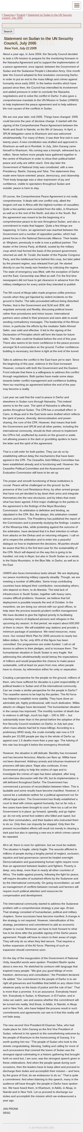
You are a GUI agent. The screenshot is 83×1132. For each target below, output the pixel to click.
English (21, 15)
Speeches (9, 15)
